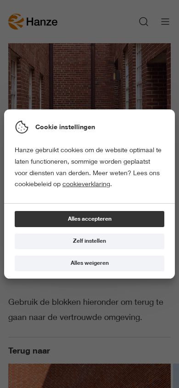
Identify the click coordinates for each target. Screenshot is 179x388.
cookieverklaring (86, 184)
